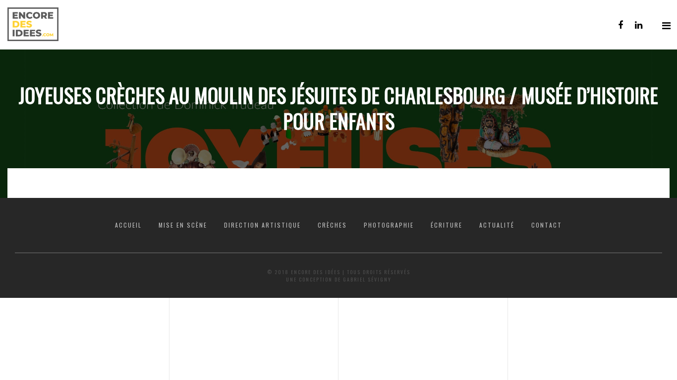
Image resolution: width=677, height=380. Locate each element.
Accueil (128, 225)
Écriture (446, 225)
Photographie (389, 225)
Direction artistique (262, 225)
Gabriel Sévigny (367, 279)
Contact (546, 225)
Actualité (496, 225)
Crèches (332, 225)
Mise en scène (183, 225)
